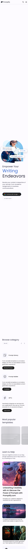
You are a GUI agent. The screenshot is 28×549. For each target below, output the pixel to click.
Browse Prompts (8, 368)
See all (5, 343)
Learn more (7, 410)
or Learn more (7, 198)
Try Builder (7, 389)
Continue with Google (12, 194)
